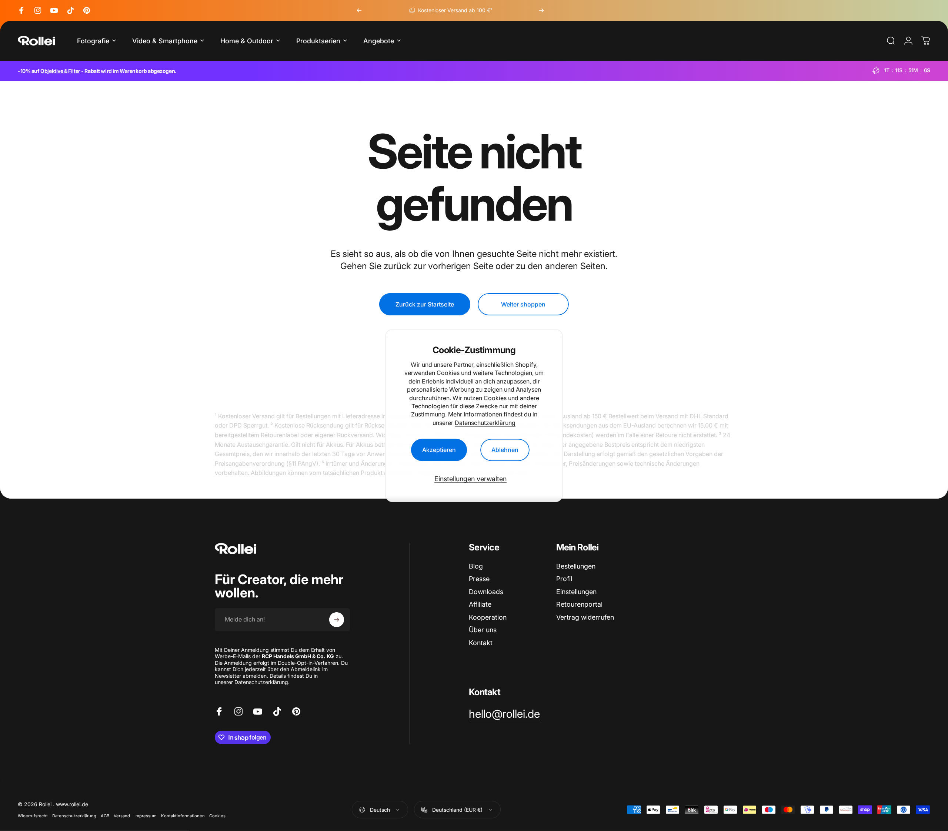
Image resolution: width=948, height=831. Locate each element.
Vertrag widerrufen (585, 617)
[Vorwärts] (541, 10)
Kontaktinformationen (183, 815)
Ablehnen (504, 449)
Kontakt (481, 643)
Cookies (217, 815)
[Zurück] (359, 10)
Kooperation (488, 617)
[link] (504, 714)
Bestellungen (575, 566)
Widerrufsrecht (33, 815)
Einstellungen (576, 592)
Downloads (486, 592)
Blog (476, 566)
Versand (122, 815)
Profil (564, 579)
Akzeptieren (439, 449)
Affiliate (480, 604)
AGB (105, 815)
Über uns (483, 630)
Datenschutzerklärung (485, 422)
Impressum (145, 815)
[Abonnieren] (336, 619)
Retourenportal (579, 604)
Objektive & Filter (60, 71)
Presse (479, 579)
